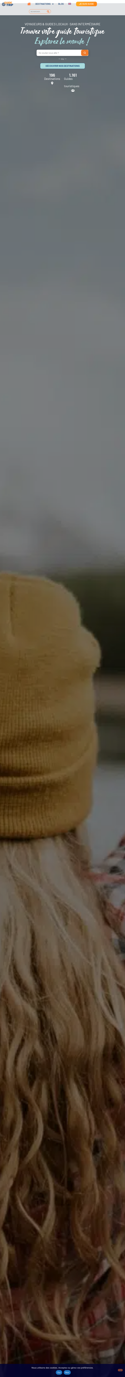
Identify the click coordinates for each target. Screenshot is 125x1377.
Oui (59, 1372)
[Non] (120, 1370)
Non (67, 1372)
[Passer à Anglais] (67, 4)
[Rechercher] (48, 11)
